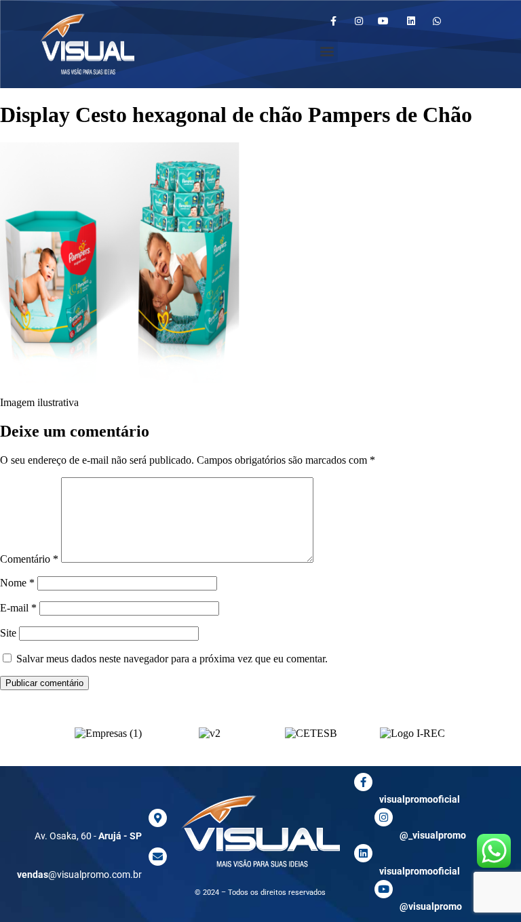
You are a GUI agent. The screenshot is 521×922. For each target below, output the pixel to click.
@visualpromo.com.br (79, 874)
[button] (326, 50)
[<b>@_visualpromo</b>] (383, 817)
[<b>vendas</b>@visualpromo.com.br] (158, 856)
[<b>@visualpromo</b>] (383, 889)
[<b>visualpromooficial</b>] (363, 782)
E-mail (18, 608)
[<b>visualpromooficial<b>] (363, 853)
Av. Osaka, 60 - (88, 835)
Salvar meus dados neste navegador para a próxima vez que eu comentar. (172, 658)
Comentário (29, 559)
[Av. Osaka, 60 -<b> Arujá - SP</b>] (158, 818)
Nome (17, 582)
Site (8, 633)
